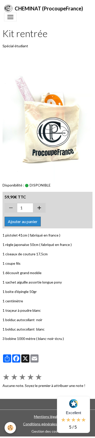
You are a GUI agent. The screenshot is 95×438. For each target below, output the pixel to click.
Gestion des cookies (47, 431)
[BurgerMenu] (10, 17)
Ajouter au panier (22, 221)
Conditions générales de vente (47, 424)
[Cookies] (10, 427)
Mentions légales (47, 416)
